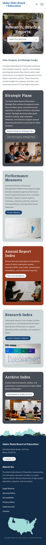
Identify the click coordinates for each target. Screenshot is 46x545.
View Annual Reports (15, 276)
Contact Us (9, 459)
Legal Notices (8, 488)
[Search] (36, 4)
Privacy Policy (9, 502)
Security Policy (9, 493)
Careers (6, 511)
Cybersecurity (9, 507)
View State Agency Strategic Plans (22, 137)
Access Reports (13, 212)
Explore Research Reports (18, 338)
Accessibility (8, 497)
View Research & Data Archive (19, 394)
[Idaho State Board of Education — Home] (14, 4)
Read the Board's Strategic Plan (20, 131)
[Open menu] (41, 4)
